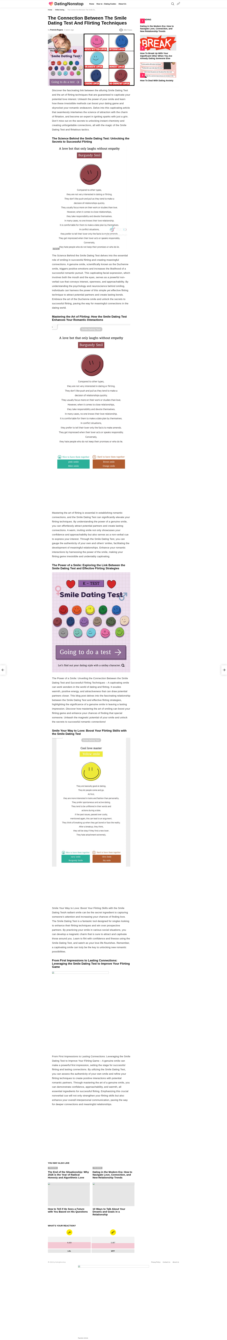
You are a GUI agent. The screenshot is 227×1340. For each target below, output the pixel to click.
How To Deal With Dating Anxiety (156, 80)
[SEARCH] (172, 4)
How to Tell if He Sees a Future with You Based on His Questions (68, 1210)
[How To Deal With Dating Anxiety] (158, 70)
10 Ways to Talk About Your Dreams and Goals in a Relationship (109, 1212)
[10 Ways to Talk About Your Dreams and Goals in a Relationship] (113, 1194)
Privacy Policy (155, 1262)
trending (53, 1168)
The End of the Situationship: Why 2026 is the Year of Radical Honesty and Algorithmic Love (68, 1175)
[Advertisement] (91, 491)
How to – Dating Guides (106, 4)
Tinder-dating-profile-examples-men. (178, 4)
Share (51, 37)
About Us (122, 4)
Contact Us (166, 1262)
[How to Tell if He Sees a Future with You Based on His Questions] (69, 1194)
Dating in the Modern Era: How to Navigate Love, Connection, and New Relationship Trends (112, 1175)
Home (91, 4)
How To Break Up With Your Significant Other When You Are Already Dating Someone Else (156, 56)
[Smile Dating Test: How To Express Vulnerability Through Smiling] (3, 670)
